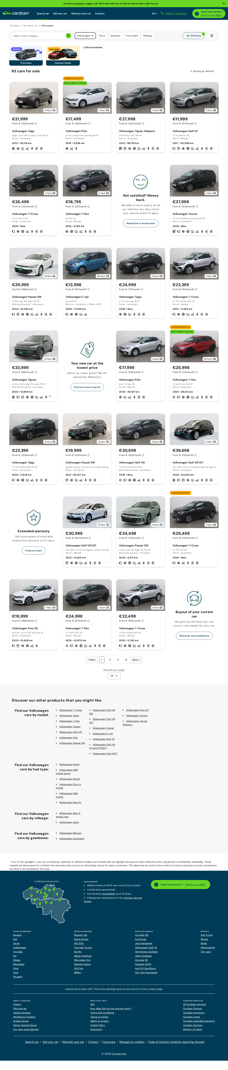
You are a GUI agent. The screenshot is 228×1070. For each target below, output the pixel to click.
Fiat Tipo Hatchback (146, 972)
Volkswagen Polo (68, 737)
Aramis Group (21, 1021)
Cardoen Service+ (193, 1025)
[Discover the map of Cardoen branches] (47, 922)
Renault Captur (82, 964)
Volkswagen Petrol (69, 764)
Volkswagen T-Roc (69, 721)
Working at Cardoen (24, 1016)
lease (89, 3)
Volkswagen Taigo (69, 715)
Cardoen (15, 25)
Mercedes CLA (82, 960)
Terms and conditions (102, 1012)
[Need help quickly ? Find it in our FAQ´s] (197, 13)
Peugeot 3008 (143, 964)
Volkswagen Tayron (136, 715)
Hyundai (18, 951)
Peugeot (17, 976)
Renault (17, 935)
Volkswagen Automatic (71, 838)
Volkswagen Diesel (69, 778)
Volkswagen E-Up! (103, 733)
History (17, 1004)
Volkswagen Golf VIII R (105, 753)
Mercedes (18, 964)
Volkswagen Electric (70, 802)
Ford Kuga (140, 939)
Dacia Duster (81, 939)
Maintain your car (81, 13)
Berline (204, 939)
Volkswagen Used (69, 822)
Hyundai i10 (141, 960)
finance (79, 3)
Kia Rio (77, 951)
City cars (206, 951)
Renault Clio (80, 935)
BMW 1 (77, 972)
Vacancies (108, 1042)
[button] (92, 35)
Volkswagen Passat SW (72, 743)
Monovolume (208, 947)
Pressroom (96, 1029)
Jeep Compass (143, 955)
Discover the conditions (194, 635)
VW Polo (78, 968)
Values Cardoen (22, 1012)
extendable (108, 893)
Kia (15, 955)
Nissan (17, 960)
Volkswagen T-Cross (70, 710)
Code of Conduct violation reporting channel (176, 1042)
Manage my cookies (132, 1042)
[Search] (68, 35)
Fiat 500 (79, 943)
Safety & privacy (99, 1021)
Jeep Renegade (143, 943)
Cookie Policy (97, 1025)
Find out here (33, 550)
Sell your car (60, 13)
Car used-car (30, 25)
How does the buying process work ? (111, 1008)
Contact (99, 13)
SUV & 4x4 (207, 935)
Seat (15, 972)
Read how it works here (141, 223)
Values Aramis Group (25, 1025)
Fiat (15, 939)
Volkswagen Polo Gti (137, 710)
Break (204, 943)
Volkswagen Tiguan (69, 726)
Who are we (20, 1008)
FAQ (92, 1004)
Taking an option (99, 1016)
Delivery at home (192, 1029)
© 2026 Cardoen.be (113, 1054)
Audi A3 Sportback (145, 968)
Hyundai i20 (142, 935)
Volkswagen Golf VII (104, 739)
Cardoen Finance (192, 1008)
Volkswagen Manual (70, 833)
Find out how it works (87, 387)
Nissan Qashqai (83, 955)
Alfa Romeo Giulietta (146, 951)
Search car (43, 13)
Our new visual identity (26, 1029)
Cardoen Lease (191, 1016)
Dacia (16, 943)
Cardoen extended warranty (199, 1021)
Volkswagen (19, 947)
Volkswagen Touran (103, 728)
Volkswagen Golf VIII (70, 732)
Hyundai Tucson (83, 947)
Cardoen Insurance (193, 1012)
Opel (16, 968)
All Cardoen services (194, 1004)
